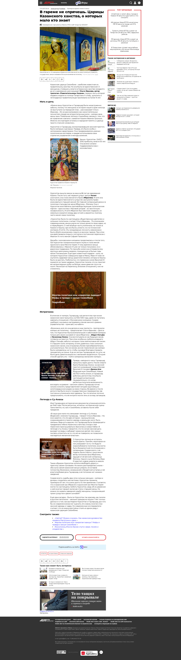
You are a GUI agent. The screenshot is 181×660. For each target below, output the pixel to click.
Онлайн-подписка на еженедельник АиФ (113, 619)
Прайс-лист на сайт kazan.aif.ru (121, 621)
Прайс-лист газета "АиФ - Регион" (97, 621)
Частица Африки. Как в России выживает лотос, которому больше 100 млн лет (128, 69)
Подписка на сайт (61, 621)
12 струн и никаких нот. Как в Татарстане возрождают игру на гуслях (59, 583)
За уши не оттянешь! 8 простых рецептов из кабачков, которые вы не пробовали (129, 76)
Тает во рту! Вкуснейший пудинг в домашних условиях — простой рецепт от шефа (128, 97)
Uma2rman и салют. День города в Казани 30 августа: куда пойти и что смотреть (124, 15)
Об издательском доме (63, 619)
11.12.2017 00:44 (44, 8)
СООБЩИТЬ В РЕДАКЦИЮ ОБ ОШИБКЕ (105, 624)
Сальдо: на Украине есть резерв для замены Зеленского (128, 108)
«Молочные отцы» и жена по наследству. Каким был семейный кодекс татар (60, 576)
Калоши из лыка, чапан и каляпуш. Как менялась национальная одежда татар (91, 576)
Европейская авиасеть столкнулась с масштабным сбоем (128, 136)
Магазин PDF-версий (90, 619)
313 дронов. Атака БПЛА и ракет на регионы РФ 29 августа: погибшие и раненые (124, 41)
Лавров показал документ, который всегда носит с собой (127, 115)
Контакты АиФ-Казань (76, 621)
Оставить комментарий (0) (90, 537)
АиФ (96, 74)
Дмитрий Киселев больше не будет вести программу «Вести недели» (127, 122)
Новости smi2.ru (47, 611)
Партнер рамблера (73, 652)
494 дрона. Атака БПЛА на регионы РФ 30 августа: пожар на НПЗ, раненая (124, 24)
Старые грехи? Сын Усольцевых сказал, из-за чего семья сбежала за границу (128, 90)
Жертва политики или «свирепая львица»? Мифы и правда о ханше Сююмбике (76, 296)
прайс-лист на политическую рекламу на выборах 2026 (73, 624)
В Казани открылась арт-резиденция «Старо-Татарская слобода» (59, 570)
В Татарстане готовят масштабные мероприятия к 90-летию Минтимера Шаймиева (124, 49)
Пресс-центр (77, 619)
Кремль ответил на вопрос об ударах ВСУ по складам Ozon (128, 129)
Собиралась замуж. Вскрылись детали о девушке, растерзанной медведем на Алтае (127, 62)
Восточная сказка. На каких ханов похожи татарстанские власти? (93, 569)
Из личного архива (65, 185)
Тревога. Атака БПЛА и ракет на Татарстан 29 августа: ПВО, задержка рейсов (124, 32)
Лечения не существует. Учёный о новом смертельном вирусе (128, 82)
